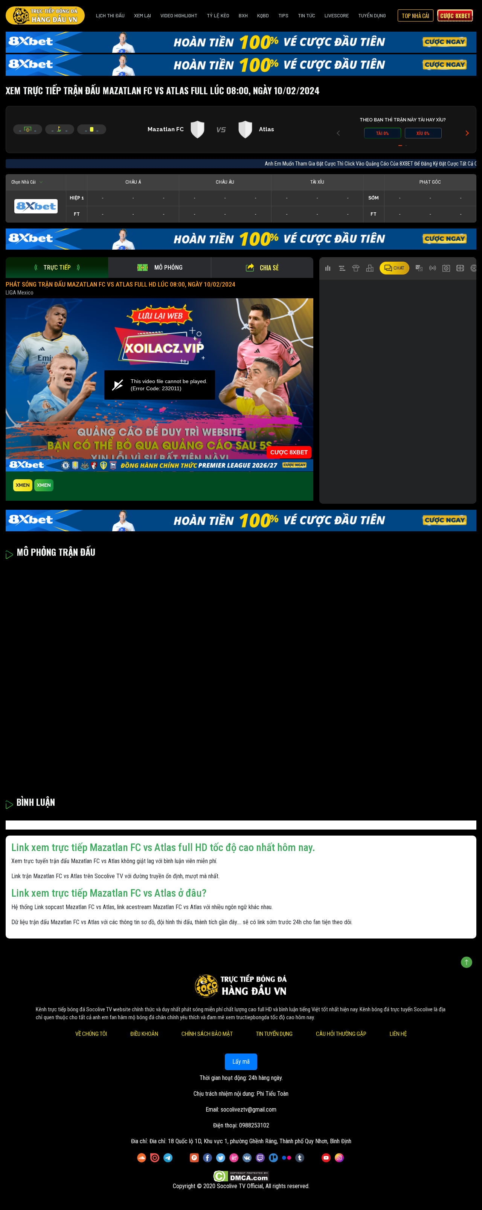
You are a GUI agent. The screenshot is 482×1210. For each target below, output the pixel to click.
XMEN (23, 485)
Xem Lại (142, 15)
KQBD (263, 15)
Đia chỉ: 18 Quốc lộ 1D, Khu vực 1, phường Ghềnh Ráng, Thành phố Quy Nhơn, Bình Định (250, 1141)
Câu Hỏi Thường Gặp (341, 1034)
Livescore (337, 15)
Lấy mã (241, 1061)
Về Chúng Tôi (91, 1034)
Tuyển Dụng (372, 15)
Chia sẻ (269, 267)
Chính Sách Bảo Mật (207, 1034)
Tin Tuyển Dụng (274, 1034)
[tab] (57, 267)
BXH (243, 15)
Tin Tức (306, 15)
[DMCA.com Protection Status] (241, 1176)
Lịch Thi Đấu (110, 15)
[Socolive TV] (45, 15)
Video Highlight (178, 15)
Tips (283, 15)
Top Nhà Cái (415, 15)
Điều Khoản (144, 1034)
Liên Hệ (398, 1034)
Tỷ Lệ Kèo (218, 15)
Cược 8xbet (455, 15)
